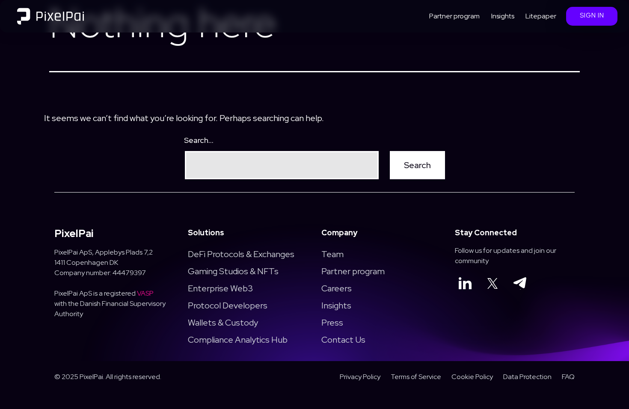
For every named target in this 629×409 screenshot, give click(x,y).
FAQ (568, 376)
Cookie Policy (472, 376)
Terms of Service (416, 376)
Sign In (592, 15)
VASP (145, 293)
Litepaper (540, 16)
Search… (199, 140)
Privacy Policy (360, 376)
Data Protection (527, 376)
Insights (502, 16)
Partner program (454, 16)
